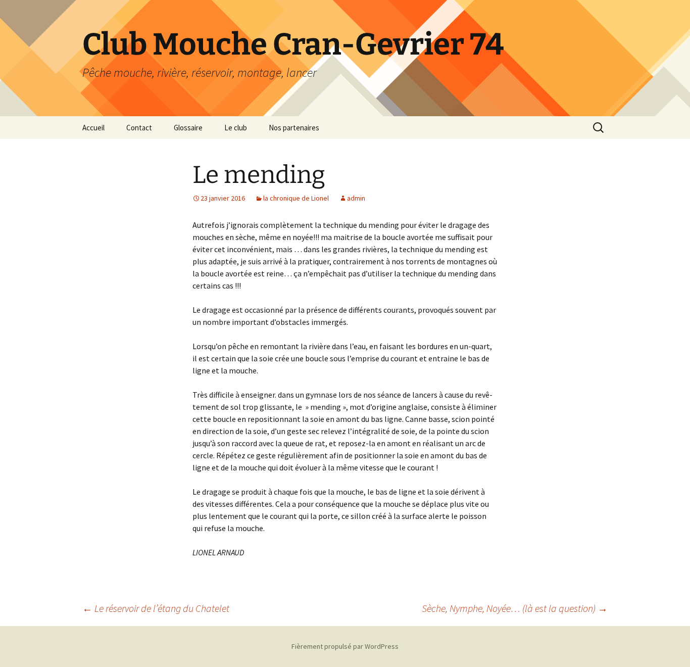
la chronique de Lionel (296, 198)
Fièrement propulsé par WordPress (345, 646)
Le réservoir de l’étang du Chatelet (155, 608)
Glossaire (188, 127)
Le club (235, 127)
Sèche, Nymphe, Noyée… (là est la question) (515, 608)
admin (356, 198)
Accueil (93, 127)
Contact (139, 127)
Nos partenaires (294, 127)
